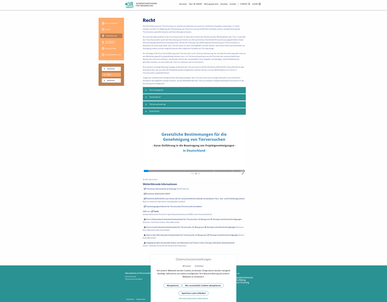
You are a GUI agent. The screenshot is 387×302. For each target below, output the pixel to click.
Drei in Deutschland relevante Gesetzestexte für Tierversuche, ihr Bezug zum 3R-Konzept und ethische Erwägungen (194, 219)
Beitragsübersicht (211, 4)
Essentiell (188, 266)
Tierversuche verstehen (133, 279)
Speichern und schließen (194, 293)
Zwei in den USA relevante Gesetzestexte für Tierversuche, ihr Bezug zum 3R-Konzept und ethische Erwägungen (192, 235)
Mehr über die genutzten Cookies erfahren (193, 298)
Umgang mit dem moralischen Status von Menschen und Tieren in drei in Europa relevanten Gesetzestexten (190, 243)
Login (255, 4)
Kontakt (233, 4)
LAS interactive (130, 276)
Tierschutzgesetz (154, 90)
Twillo (156, 211)
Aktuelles (224, 4)
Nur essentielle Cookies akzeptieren (203, 285)
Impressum (130, 299)
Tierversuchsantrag (155, 104)
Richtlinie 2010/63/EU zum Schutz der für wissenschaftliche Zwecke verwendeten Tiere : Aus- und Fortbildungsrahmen (195, 199)
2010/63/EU (152, 111)
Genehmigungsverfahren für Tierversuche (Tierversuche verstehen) (174, 206)
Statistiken (200, 266)
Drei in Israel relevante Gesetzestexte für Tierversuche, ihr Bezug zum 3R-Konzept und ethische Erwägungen (191, 227)
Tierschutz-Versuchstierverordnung (161, 189)
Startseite (183, 4)
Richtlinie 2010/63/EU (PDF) (158, 194)
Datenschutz (140, 299)
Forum (243, 4)
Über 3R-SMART (195, 4)
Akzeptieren (173, 285)
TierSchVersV (153, 97)
